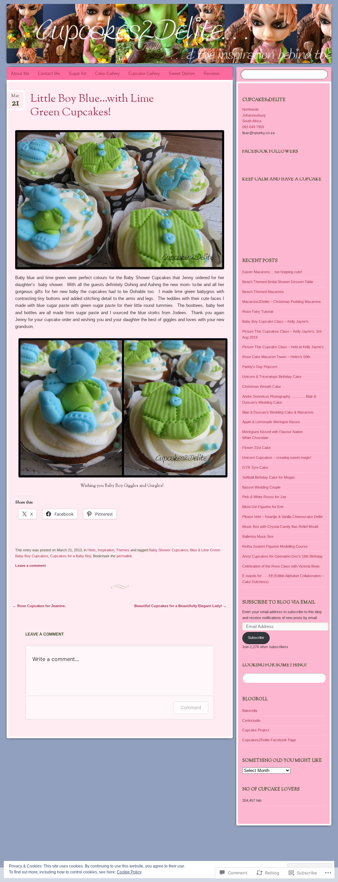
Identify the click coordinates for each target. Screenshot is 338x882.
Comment (191, 707)
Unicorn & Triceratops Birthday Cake (271, 377)
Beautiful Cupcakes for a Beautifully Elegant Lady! (180, 606)
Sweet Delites (182, 73)
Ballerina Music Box (258, 536)
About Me (20, 73)
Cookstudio (251, 720)
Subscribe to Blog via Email (278, 603)
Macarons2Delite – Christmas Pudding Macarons (281, 302)
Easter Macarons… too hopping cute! (272, 272)
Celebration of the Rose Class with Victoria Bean (281, 566)
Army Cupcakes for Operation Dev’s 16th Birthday (282, 556)
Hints (91, 550)
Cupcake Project (255, 730)
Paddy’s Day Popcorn (259, 367)
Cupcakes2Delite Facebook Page (269, 740)
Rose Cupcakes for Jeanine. (39, 606)
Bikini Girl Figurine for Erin (263, 507)
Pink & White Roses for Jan (264, 497)
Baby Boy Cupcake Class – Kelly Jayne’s (275, 321)
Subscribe (256, 638)
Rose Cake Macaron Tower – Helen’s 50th (276, 357)
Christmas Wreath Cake (261, 386)
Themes (122, 550)
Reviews (212, 73)
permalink (124, 556)
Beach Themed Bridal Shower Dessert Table (277, 282)
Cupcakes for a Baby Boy (70, 556)
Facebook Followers (270, 152)
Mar (15, 98)
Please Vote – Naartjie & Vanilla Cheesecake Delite (282, 517)
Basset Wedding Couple (261, 487)
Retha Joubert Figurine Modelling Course (275, 546)
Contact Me (49, 73)
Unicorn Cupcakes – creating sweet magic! (276, 457)
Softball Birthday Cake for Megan (268, 477)
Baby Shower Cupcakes (168, 550)
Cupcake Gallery (144, 73)
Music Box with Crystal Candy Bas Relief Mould (280, 527)
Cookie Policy (129, 872)
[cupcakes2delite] (142, 33)
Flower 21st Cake (256, 448)
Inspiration (106, 550)
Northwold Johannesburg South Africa (253, 115)
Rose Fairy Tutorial (257, 311)
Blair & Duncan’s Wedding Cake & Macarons (278, 412)
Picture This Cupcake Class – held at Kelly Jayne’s (283, 347)
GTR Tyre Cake (255, 467)
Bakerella (249, 711)
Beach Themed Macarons (263, 292)
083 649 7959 (253, 127)
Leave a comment (30, 566)
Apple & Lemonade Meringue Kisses (271, 422)
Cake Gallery (107, 73)
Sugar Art (77, 73)
